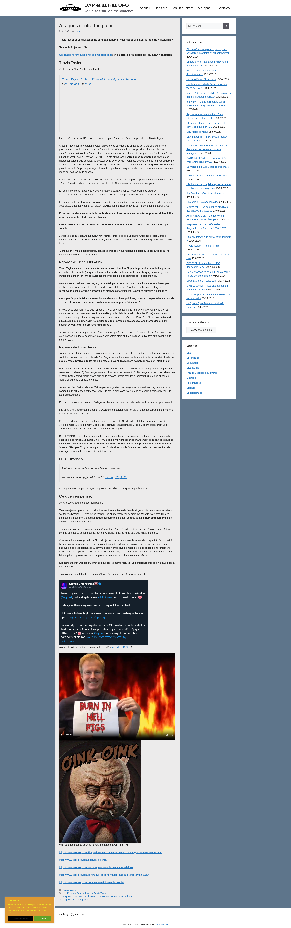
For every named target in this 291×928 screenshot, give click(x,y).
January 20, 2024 (116, 477)
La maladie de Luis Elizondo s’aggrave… (208, 166)
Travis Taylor (100, 893)
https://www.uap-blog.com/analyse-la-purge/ (83, 859)
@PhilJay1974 (120, 647)
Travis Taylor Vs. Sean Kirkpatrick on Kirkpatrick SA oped (99, 79)
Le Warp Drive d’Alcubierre (201, 79)
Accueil (145, 8)
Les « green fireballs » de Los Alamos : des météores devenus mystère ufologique (207, 149)
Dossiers (161, 8)
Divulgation (192, 367)
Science (190, 387)
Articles (224, 8)
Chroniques (192, 357)
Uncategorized (194, 392)
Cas (188, 352)
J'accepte (42, 918)
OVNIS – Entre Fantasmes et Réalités (207, 175)
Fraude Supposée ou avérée (202, 372)
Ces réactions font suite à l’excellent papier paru (85, 54)
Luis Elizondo (69, 893)
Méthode (191, 377)
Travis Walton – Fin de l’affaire (203, 245)
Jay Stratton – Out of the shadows (205, 193)
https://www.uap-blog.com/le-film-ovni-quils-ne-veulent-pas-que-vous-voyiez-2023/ (104, 874)
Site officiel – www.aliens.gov (202, 201)
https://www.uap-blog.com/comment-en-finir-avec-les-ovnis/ (91, 882)
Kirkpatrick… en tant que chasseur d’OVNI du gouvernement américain (97, 896)
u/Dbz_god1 (73, 84)
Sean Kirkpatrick (85, 893)
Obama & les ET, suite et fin (201, 280)
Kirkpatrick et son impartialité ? (77, 899)
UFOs (87, 84)
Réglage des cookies (20, 918)
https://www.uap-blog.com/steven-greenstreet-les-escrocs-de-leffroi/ (96, 867)
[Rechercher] (226, 26)
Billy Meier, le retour (197, 131)
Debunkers (192, 362)
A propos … (206, 8)
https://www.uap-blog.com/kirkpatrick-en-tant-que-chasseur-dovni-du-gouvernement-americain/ (110, 852)
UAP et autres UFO (106, 5)
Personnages (69, 890)
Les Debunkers (182, 8)
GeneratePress (162, 924)
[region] (30, 910)
